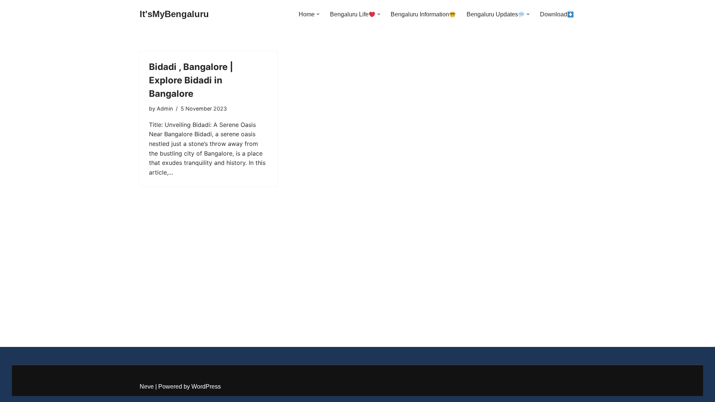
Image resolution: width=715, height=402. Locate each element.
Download (553, 14)
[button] (318, 14)
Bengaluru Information (420, 14)
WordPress (206, 386)
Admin (165, 108)
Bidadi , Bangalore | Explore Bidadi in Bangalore (191, 80)
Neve (147, 386)
